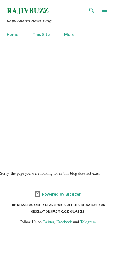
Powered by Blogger (61, 194)
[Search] (91, 10)
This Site (41, 34)
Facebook (64, 221)
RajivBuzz (28, 10)
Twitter (48, 221)
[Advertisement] (57, 101)
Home (12, 34)
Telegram (88, 221)
